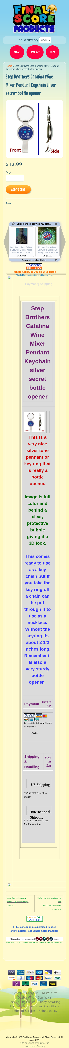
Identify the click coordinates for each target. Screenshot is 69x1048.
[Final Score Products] (35, 32)
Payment (31, 283)
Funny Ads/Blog (50, 1002)
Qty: (8, 172)
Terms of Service (23, 1011)
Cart (52, 52)
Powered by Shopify (34, 1046)
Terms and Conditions (44, 1006)
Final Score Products (31, 1037)
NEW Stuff (49, 993)
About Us (32, 993)
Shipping (46, 283)
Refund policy (48, 1011)
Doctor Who (25, 997)
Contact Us (17, 1006)
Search (17, 993)
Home (9, 66)
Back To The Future (22, 1002)
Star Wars (45, 997)
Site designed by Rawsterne (34, 1043)
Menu (17, 52)
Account (35, 52)
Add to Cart (18, 190)
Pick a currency (28, 40)
